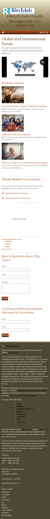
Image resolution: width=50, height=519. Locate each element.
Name (4, 266)
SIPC (46, 429)
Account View (7, 249)
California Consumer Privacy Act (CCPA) (32, 390)
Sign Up (5, 335)
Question (5, 282)
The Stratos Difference (25, 409)
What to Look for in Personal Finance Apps (25, 163)
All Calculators (7, 515)
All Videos (5, 513)
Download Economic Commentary (17, 198)
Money (4, 505)
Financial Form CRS (12, 346)
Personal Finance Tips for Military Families (24, 106)
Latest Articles (7, 510)
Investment (6, 494)
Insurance (5, 500)
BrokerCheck (13, 352)
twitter (7, 247)
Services (20, 411)
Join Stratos (21, 416)
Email (4, 274)
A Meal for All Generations (16, 134)
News (19, 419)
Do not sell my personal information (23, 395)
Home (19, 403)
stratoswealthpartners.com (11, 239)
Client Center (21, 414)
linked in (8, 244)
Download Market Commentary (16, 193)
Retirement (6, 492)
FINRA (41, 429)
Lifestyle (5, 507)
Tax (3, 502)
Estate (4, 497)
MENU (42, 32)
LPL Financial (26, 429)
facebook (8, 241)
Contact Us (21, 422)
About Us (20, 406)
